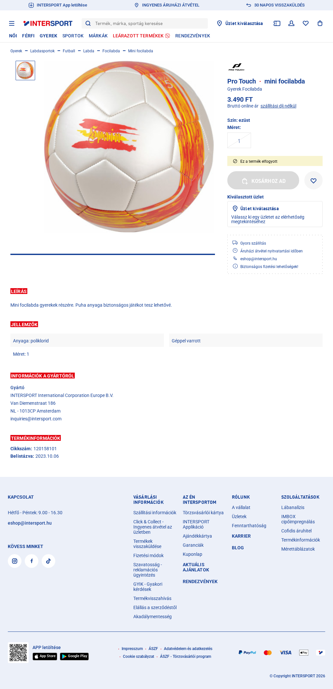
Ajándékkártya (197, 536)
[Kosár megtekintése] (320, 23)
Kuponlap (192, 554)
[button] (166, 291)
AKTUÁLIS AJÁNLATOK (196, 567)
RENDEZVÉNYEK (200, 581)
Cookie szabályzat (138, 656)
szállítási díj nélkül (278, 105)
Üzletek (239, 516)
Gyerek (16, 51)
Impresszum (132, 648)
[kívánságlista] (306, 23)
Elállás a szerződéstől (155, 607)
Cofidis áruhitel (296, 530)
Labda (88, 51)
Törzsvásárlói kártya (203, 512)
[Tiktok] (48, 561)
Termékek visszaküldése (147, 544)
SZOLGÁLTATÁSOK (300, 497)
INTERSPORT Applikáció (196, 524)
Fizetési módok (148, 555)
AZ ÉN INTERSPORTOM (200, 499)
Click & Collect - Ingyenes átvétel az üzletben (152, 527)
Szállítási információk (154, 512)
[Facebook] (31, 561)
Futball (69, 51)
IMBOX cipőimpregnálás (298, 519)
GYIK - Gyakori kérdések (147, 586)
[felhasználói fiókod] (291, 23)
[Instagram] (14, 561)
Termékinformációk (300, 539)
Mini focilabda (140, 51)
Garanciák (193, 545)
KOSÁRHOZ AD (268, 181)
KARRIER (241, 536)
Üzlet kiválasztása (259, 208)
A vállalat (241, 507)
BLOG (238, 547)
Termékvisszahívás (152, 598)
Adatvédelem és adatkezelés (188, 648)
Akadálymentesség (152, 616)
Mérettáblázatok (298, 549)
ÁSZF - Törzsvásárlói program (185, 656)
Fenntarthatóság (249, 525)
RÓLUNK (241, 497)
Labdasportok (42, 51)
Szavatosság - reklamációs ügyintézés (147, 570)
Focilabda (111, 51)
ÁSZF (153, 648)
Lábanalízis (292, 507)
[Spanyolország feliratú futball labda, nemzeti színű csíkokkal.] (129, 147)
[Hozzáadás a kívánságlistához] (313, 180)
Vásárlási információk (148, 499)
